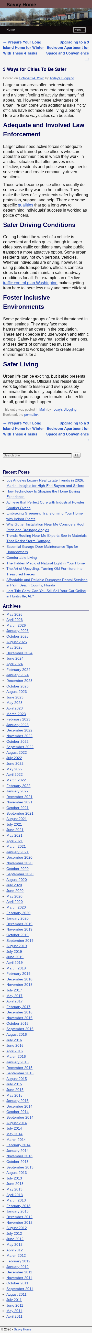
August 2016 (16, 1034)
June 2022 (15, 763)
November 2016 (19, 1018)
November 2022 (19, 736)
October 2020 (17, 869)
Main (43, 409)
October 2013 (17, 1162)
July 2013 (14, 1178)
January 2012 (17, 1267)
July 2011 (14, 1300)
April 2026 (14, 620)
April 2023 (14, 708)
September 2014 (19, 1117)
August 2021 (16, 819)
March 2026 (16, 625)
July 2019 (14, 951)
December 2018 (19, 979)
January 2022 (17, 791)
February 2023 (18, 719)
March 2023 (16, 714)
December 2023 (19, 681)
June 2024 (15, 658)
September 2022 (19, 747)
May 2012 (14, 1244)
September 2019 (19, 940)
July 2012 (14, 1233)
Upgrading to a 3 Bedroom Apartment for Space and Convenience (67, 50)
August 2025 (16, 642)
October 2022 (17, 741)
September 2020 (19, 874)
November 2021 (19, 802)
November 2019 (19, 929)
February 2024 (18, 670)
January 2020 (17, 918)
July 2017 (14, 990)
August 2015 (16, 1079)
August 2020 (16, 880)
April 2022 (14, 774)
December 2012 (19, 1217)
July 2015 (14, 1084)
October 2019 (17, 935)
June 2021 (15, 830)
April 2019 (14, 962)
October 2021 (17, 808)
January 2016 (17, 1062)
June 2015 (15, 1090)
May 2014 (14, 1134)
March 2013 (16, 1200)
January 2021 (17, 852)
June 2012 (15, 1239)
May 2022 (14, 769)
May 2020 (14, 896)
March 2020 (16, 907)
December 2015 (19, 1068)
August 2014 (16, 1123)
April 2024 (14, 664)
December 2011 (19, 1272)
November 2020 (19, 863)
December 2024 (19, 653)
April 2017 (14, 1001)
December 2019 (19, 924)
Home (10, 29)
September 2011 (19, 1289)
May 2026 (14, 614)
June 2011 (14, 1305)
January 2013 (17, 1211)
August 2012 (16, 1228)
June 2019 (15, 957)
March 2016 (16, 1056)
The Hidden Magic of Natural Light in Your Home (45, 563)
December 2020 (19, 857)
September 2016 (19, 1029)
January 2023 (17, 725)
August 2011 (16, 1294)
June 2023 (15, 697)
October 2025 (17, 636)
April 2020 (14, 902)
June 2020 (15, 891)
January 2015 (17, 1101)
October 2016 (17, 1023)
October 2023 (17, 686)
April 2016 (14, 1051)
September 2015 (19, 1073)
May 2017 (14, 996)
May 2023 (14, 703)
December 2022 (19, 730)
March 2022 (16, 780)
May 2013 (14, 1189)
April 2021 (14, 841)
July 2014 (14, 1128)
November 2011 (19, 1278)
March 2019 (16, 968)
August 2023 (16, 692)
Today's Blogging (62, 77)
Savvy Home (21, 4)
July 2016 (14, 1040)
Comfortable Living (21, 557)
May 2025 (14, 647)
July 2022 (14, 758)
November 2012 (19, 1222)
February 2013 (18, 1206)
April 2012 (14, 1250)
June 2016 (15, 1045)
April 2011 (14, 1316)
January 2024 (17, 675)
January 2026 (17, 631)
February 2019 (18, 973)
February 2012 (18, 1261)
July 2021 (14, 824)
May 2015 (14, 1095)
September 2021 (19, 813)
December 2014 (19, 1106)
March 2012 (16, 1255)
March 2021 (16, 846)
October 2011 (17, 1283)
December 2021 (19, 797)
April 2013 (14, 1195)
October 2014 (17, 1112)
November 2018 (19, 984)
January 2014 (17, 1151)
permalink (31, 414)
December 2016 (19, 1012)
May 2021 (14, 835)
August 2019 (16, 946)
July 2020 (14, 885)
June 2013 (15, 1184)
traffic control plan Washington (30, 283)
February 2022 (18, 786)
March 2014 (16, 1140)
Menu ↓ (80, 30)
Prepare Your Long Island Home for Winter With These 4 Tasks (23, 47)
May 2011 (14, 1311)
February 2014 (18, 1145)
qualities (25, 205)
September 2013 (19, 1167)
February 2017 (18, 1007)
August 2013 (16, 1173)
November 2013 (19, 1156)
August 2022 (16, 752)
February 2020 (18, 913)
